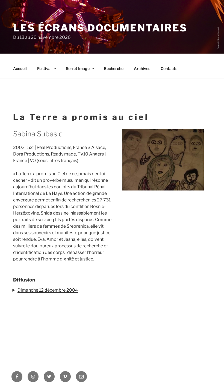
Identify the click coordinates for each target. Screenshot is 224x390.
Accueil (20, 68)
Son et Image (78, 68)
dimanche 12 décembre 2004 (47, 290)
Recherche (113, 68)
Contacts (169, 68)
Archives (142, 68)
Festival (44, 68)
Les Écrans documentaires (100, 28)
